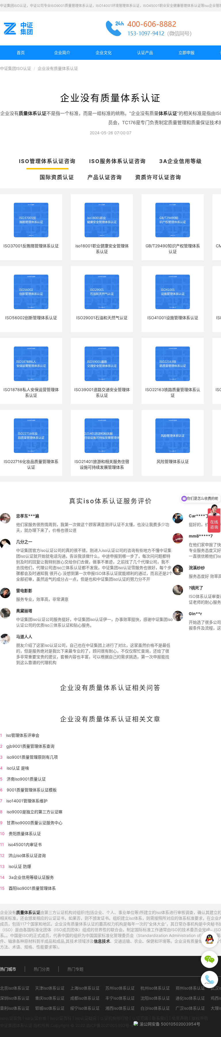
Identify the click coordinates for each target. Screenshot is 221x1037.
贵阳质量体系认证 (25, 833)
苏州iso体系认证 (120, 988)
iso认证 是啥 (18, 768)
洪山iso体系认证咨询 (27, 855)
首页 (21, 52)
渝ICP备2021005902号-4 (110, 1025)
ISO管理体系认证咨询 (47, 161)
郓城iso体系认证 (49, 1008)
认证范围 (140, 1018)
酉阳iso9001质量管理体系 (32, 888)
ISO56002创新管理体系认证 (31, 317)
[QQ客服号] (209, 939)
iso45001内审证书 (25, 844)
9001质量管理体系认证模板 (32, 789)
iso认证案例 (10, 1018)
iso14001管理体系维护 (26, 800)
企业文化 (104, 52)
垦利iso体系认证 (14, 1008)
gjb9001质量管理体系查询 (30, 746)
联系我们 (160, 1018)
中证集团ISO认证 (15, 68)
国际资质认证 (57, 177)
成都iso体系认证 (85, 998)
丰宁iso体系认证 (120, 998)
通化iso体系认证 (190, 998)
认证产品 (145, 52)
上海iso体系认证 (85, 988)
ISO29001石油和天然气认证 (101, 317)
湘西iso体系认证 (120, 1008)
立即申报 (186, 52)
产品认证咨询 (104, 177)
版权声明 (200, 1018)
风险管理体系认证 (173, 461)
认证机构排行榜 (114, 1018)
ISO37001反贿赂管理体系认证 (31, 245)
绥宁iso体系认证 (85, 1008)
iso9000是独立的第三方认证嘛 (34, 811)
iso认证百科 (60, 1018)
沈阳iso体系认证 (155, 998)
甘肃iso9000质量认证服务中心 (34, 822)
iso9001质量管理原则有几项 (32, 757)
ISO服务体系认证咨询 (117, 161)
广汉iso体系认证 (190, 1008)
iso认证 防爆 (20, 866)
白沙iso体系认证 (155, 1008)
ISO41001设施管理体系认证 (172, 317)
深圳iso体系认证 (14, 998)
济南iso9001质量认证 (26, 778)
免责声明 (180, 1018)
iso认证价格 (35, 1018)
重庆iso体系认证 (49, 998)
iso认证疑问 (85, 1018)
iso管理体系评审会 (22, 735)
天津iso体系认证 (49, 988)
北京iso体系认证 (14, 988)
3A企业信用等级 (180, 161)
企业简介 (62, 52)
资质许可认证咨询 (158, 177)
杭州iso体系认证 (155, 988)
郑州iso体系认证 (190, 988)
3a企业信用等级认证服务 (31, 877)
